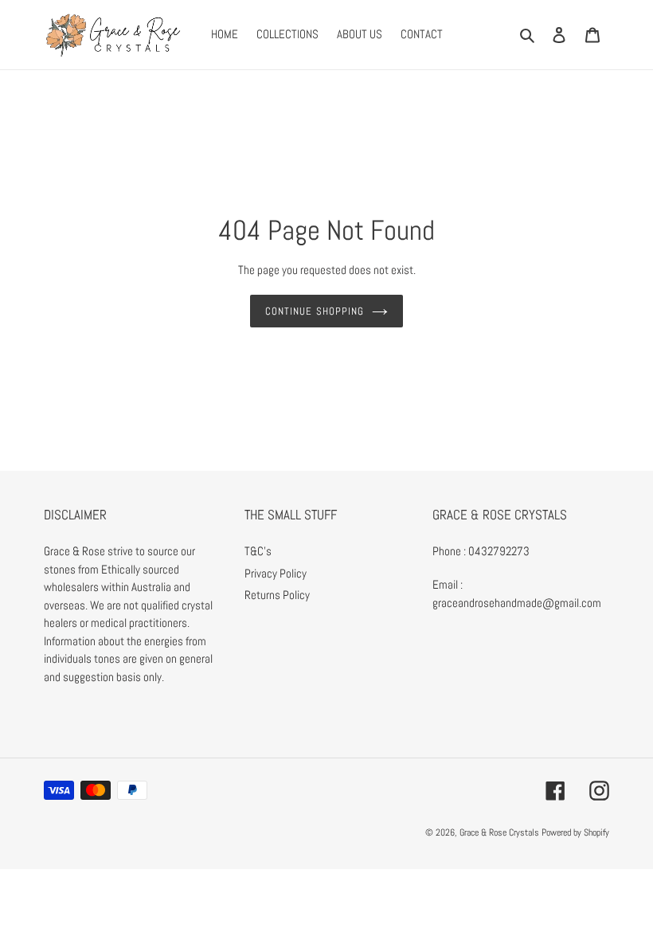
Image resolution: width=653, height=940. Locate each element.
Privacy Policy (275, 573)
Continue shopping (314, 311)
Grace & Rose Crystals (499, 832)
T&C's (258, 550)
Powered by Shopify (575, 832)
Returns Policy (277, 594)
